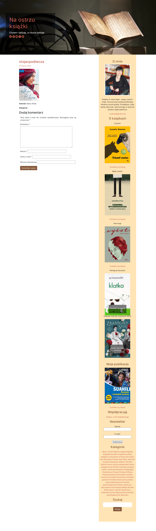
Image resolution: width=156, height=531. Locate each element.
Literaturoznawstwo (115, 469)
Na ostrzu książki (22, 23)
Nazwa (23, 151)
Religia (124, 487)
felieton (122, 462)
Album (104, 452)
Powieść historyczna (117, 480)
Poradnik (121, 475)
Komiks (116, 467)
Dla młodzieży (106, 459)
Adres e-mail (26, 157)
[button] (107, 290)
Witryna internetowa (28, 162)
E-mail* (117, 434)
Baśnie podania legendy (123, 452)
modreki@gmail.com (117, 114)
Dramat (115, 459)
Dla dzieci (130, 457)
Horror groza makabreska (118, 464)
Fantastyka (113, 462)
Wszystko (125, 495)
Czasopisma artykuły (117, 457)
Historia (104, 464)
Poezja (116, 472)
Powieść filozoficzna (118, 477)
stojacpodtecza (31, 62)
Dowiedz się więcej (117, 167)
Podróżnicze (108, 472)
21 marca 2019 (25, 66)
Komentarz (25, 124)
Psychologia (116, 487)
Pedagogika (128, 469)
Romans (131, 487)
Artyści (110, 452)
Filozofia (128, 462)
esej (120, 459)
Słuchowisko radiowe (112, 490)
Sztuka (112, 492)
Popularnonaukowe (110, 475)
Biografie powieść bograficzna (115, 454)
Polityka (122, 472)
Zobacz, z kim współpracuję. (117, 417)
